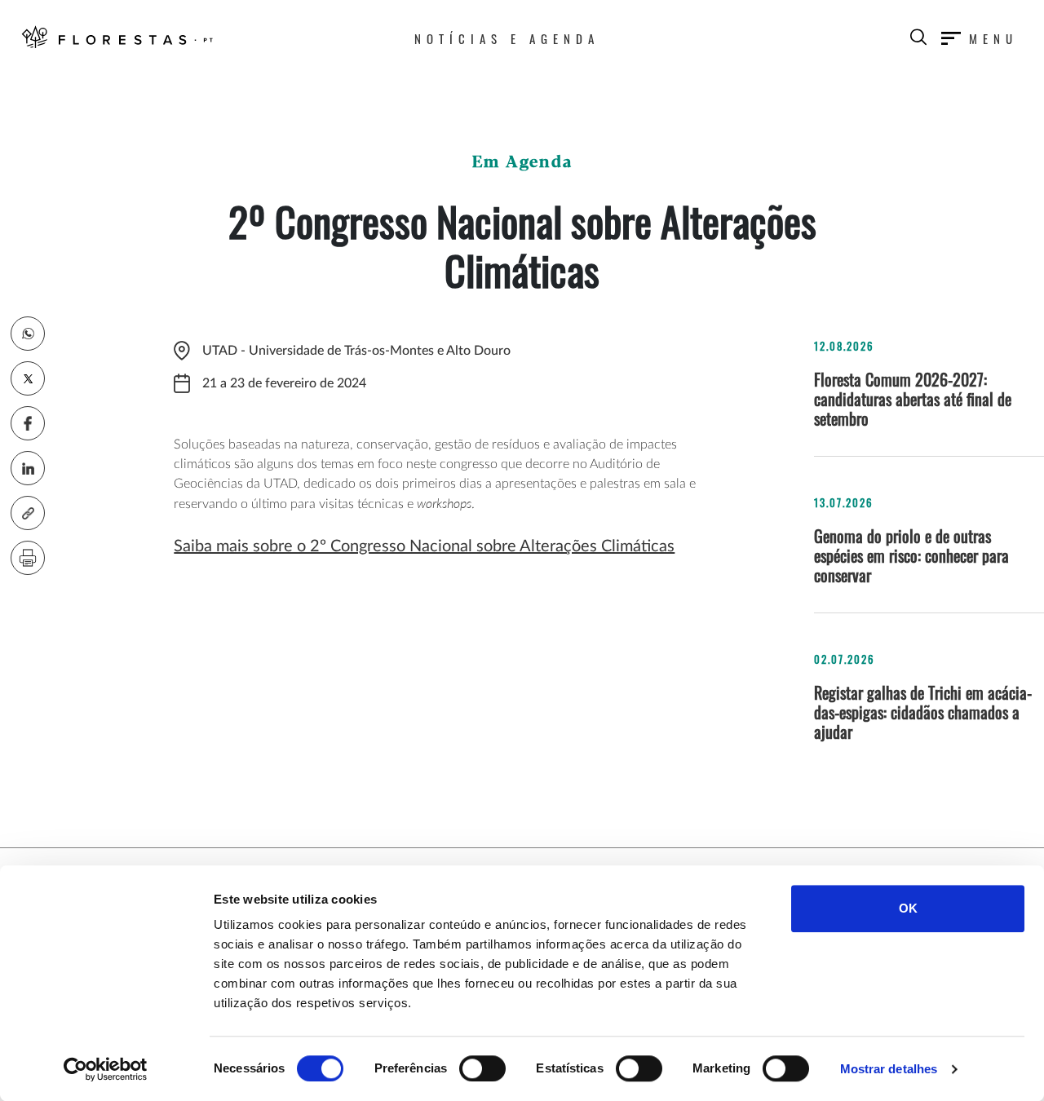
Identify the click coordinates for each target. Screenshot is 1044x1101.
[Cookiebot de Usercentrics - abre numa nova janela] (105, 1069)
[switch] (482, 1068)
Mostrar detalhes (889, 1069)
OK (908, 908)
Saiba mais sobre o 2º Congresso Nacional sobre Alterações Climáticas (424, 546)
